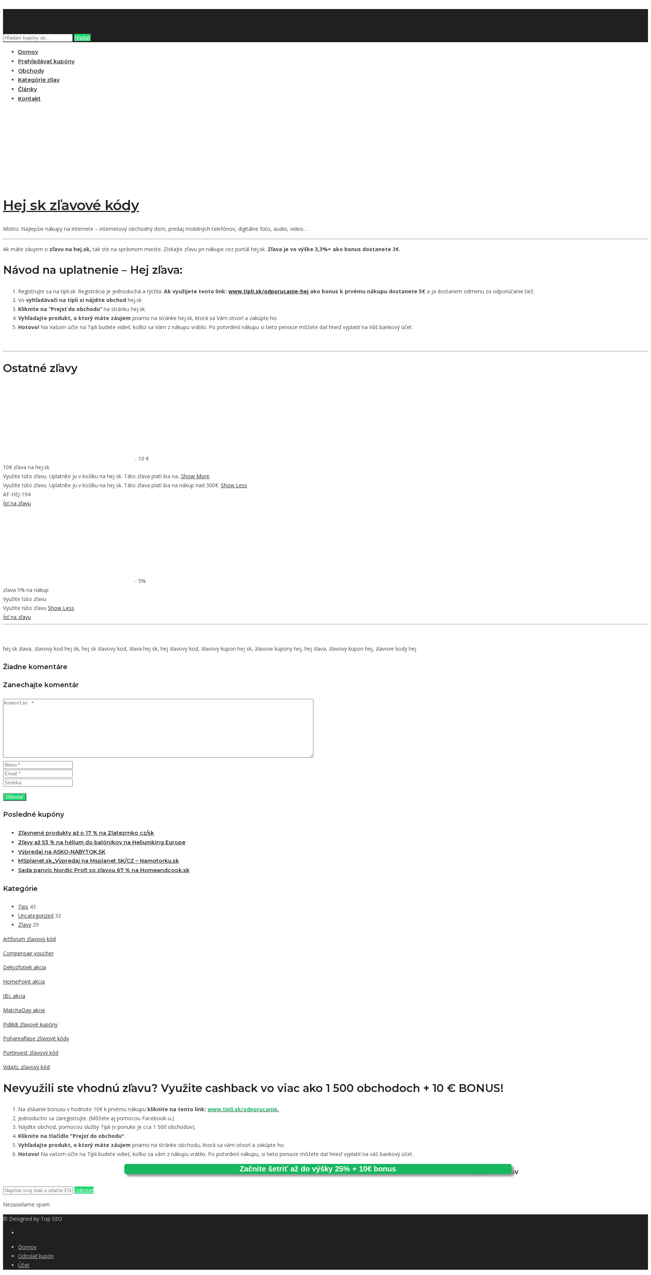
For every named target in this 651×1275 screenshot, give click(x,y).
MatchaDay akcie (24, 1010)
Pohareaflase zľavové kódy (36, 1038)
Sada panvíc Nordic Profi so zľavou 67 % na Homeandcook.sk (103, 870)
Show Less (234, 485)
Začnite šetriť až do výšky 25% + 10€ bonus (318, 1169)
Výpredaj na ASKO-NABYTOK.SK (61, 851)
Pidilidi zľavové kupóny (30, 1024)
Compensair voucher (28, 953)
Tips (23, 906)
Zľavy (24, 924)
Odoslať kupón (36, 1256)
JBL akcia (14, 995)
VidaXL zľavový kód (26, 1067)
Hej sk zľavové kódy (71, 205)
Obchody (31, 70)
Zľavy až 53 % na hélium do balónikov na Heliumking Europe (101, 842)
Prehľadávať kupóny (46, 61)
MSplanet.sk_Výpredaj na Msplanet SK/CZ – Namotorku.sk (98, 860)
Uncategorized (35, 915)
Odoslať (83, 1190)
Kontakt (29, 98)
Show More (195, 476)
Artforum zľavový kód (29, 939)
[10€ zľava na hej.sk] (69, 458)
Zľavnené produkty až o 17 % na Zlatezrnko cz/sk (86, 833)
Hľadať (82, 37)
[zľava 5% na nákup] (69, 580)
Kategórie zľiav (39, 79)
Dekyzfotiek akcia (24, 967)
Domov (28, 52)
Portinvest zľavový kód (30, 1052)
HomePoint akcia (24, 981)
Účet (23, 1265)
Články (27, 89)
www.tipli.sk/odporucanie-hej (268, 291)
